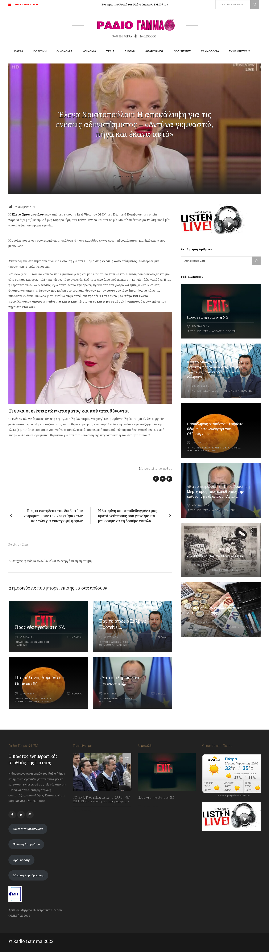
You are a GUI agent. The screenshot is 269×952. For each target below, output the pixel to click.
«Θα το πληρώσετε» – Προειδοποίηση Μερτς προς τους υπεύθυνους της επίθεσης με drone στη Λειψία (218, 491)
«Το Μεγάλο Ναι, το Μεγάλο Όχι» (215, 556)
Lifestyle (44, 698)
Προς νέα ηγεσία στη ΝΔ (40, 627)
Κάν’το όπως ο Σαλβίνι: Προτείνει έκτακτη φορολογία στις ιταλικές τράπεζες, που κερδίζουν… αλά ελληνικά (215, 369)
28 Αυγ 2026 (25, 637)
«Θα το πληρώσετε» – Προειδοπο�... (121, 681)
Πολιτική (21, 645)
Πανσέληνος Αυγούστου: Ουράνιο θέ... (40, 681)
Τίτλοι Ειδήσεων (26, 642)
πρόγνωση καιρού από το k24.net (234, 796)
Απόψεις (44, 642)
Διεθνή (127, 642)
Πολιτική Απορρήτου (26, 844)
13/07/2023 (85, 810)
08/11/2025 (125, 176)
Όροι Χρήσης (21, 860)
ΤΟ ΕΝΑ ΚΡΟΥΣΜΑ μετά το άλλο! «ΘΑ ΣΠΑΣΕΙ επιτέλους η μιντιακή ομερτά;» (102, 799)
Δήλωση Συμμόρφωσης (28, 875)
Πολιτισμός (48, 701)
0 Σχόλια (149, 176)
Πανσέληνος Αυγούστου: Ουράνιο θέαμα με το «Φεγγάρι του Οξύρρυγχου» (215, 428)
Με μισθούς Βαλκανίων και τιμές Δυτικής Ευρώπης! (214, 610)
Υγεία (234, 570)
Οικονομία (106, 645)
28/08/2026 (199, 326)
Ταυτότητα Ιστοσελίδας (28, 828)
